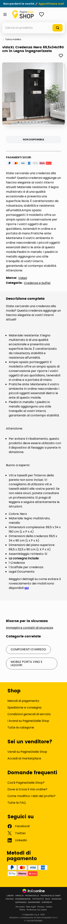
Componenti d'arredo (28, 649)
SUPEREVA (47, 902)
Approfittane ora (51, 4)
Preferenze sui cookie (37, 910)
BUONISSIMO (34, 902)
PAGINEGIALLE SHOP (50, 896)
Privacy (40, 907)
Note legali (31, 907)
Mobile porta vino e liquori (26, 663)
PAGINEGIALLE (32, 896)
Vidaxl (22, 278)
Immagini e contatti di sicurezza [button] (29, 627)
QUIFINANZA (21, 902)
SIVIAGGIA (56, 899)
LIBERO (10, 896)
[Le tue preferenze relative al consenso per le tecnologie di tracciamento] (60, 917)
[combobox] (33, 27)
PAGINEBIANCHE (23, 899)
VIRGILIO (19, 896)
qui (26, 588)
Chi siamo (20, 907)
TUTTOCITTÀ (38, 899)
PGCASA (10, 899)
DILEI (47, 899)
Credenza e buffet (37, 283)
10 (49, 122)
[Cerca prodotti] (57, 27)
